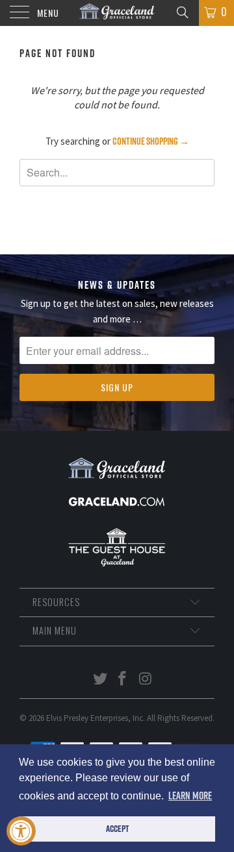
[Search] (181, 11)
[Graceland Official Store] (117, 13)
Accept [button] (117, 828)
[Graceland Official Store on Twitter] (100, 680)
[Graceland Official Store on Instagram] (145, 680)
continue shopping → (150, 141)
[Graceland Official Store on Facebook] (123, 680)
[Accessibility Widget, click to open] (21, 831)
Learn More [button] (190, 795)
